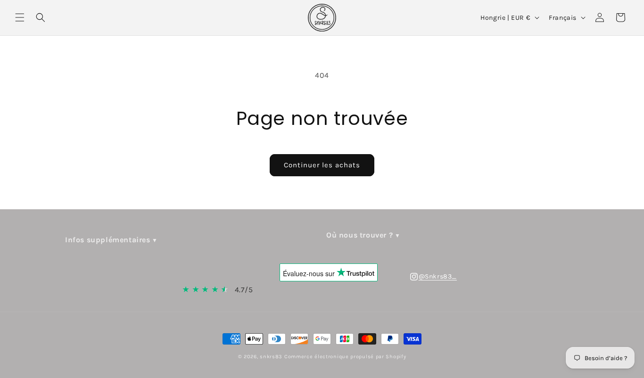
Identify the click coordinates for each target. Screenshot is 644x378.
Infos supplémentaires (107, 239)
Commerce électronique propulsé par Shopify (345, 356)
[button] (19, 17)
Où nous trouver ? (359, 234)
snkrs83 (271, 356)
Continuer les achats (322, 165)
